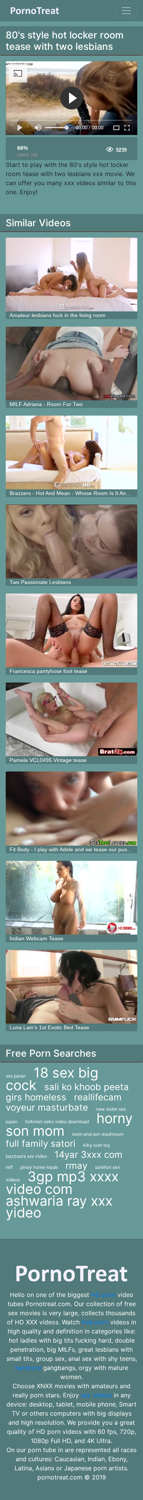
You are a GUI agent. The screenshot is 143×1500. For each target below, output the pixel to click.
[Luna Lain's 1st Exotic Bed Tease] (71, 987)
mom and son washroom (98, 1134)
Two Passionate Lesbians (40, 582)
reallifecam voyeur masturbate (64, 1102)
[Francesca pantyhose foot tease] (71, 630)
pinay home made (39, 1167)
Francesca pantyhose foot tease (48, 671)
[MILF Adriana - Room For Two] (71, 363)
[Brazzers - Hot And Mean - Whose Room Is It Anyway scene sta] (71, 452)
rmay (76, 1165)
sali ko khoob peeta (86, 1086)
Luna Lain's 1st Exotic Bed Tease (49, 1027)
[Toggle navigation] (126, 10)
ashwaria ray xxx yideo (59, 1206)
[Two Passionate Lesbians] (71, 541)
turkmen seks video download (57, 1121)
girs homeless (36, 1097)
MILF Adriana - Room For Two (46, 404)
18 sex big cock (52, 1079)
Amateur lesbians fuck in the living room (58, 315)
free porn (95, 1322)
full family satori (41, 1143)
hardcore (28, 1367)
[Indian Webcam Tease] (71, 898)
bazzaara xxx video (26, 1156)
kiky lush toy (96, 1145)
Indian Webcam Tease (36, 938)
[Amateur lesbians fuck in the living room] (71, 274)
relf (9, 1167)
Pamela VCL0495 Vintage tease (48, 760)
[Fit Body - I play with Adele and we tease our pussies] (71, 808)
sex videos (96, 1395)
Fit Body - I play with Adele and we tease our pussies (73, 849)
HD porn (103, 1294)
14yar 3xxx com (88, 1154)
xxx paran (16, 1076)
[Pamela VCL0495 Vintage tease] (71, 719)
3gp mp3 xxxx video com (62, 1182)
